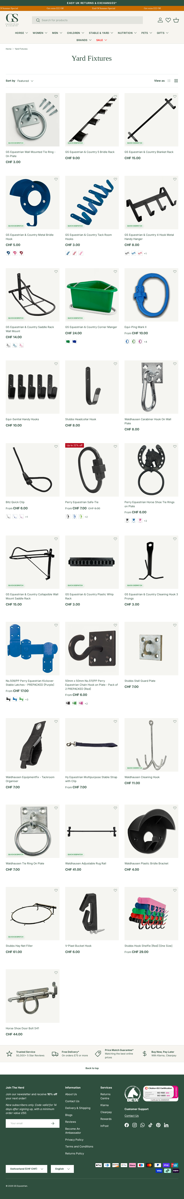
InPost (104, 1126)
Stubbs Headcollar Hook (80, 419)
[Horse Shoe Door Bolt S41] (32, 996)
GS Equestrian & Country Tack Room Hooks (88, 237)
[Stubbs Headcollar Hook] (92, 387)
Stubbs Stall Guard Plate (140, 680)
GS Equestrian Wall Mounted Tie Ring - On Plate (31, 154)
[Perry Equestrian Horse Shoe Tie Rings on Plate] (151, 470)
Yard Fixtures (21, 49)
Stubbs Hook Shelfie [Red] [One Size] (148, 945)
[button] (176, 20)
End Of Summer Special (107, 8)
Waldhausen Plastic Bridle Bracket (146, 863)
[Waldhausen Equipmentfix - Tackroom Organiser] (32, 745)
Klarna (104, 1105)
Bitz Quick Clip (15, 502)
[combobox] (87, 20)
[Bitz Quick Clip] (32, 470)
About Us (71, 1094)
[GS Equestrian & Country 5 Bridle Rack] (92, 120)
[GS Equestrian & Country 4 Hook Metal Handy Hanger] (151, 202)
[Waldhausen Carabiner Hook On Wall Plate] (151, 387)
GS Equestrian (20, 1186)
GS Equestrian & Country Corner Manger (91, 327)
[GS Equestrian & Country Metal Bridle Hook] (32, 202)
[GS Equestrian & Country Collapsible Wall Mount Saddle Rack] (32, 562)
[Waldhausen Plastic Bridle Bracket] (151, 831)
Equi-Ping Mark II (135, 327)
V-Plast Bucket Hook (78, 945)
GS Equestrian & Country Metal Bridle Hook (30, 237)
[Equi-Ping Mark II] (151, 295)
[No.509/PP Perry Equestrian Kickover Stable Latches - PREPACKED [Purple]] (32, 648)
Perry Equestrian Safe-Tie (81, 502)
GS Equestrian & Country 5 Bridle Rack (89, 152)
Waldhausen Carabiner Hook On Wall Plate (148, 421)
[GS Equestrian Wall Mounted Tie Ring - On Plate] (32, 120)
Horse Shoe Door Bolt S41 (22, 1028)
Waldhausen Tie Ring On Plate (25, 863)
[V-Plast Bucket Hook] (92, 913)
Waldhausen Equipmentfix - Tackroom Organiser (30, 779)
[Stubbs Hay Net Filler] (32, 913)
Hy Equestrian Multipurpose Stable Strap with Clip (91, 779)
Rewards (106, 1119)
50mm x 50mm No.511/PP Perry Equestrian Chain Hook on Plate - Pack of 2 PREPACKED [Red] (91, 685)
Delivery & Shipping (77, 1108)
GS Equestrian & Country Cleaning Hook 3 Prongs (151, 596)
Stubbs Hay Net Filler (19, 945)
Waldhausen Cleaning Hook (142, 777)
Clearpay (106, 1112)
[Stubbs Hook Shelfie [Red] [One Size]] (151, 913)
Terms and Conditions (79, 1146)
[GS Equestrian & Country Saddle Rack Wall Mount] (32, 295)
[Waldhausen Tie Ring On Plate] (32, 831)
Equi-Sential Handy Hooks (22, 419)
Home (9, 49)
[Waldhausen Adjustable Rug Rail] (92, 831)
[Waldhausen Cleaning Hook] (151, 745)
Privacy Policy (74, 1139)
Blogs (68, 1115)
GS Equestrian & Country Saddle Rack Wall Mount (30, 329)
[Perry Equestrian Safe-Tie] (92, 470)
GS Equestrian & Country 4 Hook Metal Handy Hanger (149, 237)
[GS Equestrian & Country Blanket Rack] (151, 120)
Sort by (10, 80)
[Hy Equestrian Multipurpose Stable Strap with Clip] (92, 745)
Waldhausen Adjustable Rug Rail (85, 863)
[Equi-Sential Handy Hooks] (32, 387)
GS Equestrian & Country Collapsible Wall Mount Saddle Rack (32, 596)
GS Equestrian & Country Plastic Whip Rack (89, 596)
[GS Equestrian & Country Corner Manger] (92, 295)
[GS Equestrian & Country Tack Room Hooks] (92, 202)
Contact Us (72, 1101)
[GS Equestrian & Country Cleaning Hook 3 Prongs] (151, 562)
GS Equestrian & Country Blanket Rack (149, 152)
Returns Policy (74, 1153)
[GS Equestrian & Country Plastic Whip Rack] (92, 562)
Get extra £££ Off (58, 8)
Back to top (92, 1068)
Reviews (70, 1121)
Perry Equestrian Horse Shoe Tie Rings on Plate (149, 504)
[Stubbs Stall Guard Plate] (151, 648)
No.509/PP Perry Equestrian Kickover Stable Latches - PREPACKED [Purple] (30, 683)
